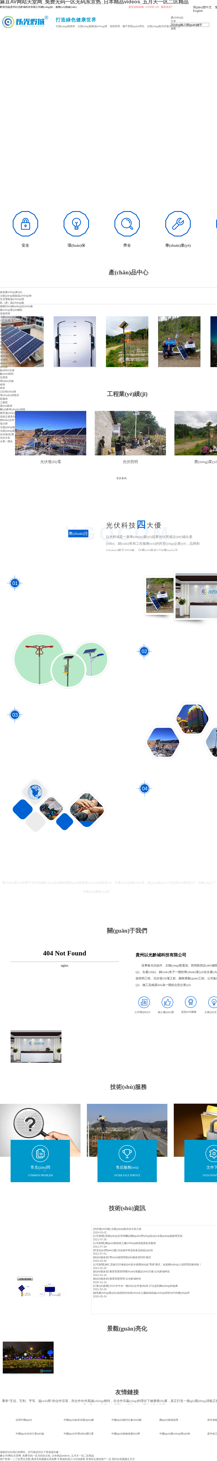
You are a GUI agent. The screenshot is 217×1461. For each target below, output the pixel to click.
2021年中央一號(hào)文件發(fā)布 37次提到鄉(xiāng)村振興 (144, 1285)
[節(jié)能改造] (101, 1257)
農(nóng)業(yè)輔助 (11, 309)
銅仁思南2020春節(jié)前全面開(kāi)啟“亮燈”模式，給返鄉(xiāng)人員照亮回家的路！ (153, 1264)
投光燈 (4, 366)
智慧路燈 (5, 324)
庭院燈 (4, 345)
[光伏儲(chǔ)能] (101, 1228)
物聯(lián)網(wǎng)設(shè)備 (16, 306)
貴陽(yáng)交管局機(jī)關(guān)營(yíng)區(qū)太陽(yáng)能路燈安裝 (143, 1235)
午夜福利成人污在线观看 (71, 1459)
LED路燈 (5, 320)
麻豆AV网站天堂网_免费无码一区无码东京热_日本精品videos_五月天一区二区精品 (47, 1455)
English (198, 10)
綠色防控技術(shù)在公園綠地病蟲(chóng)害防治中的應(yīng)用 (153, 1292)
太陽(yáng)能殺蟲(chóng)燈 (16, 295)
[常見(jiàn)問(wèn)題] (105, 1250)
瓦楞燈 (4, 377)
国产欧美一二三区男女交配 (15, 1459)
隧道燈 (4, 327)
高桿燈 (4, 331)
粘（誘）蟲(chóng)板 (12, 302)
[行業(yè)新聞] (101, 1285)
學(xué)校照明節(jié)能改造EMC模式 (130, 1257)
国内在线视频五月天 (123, 1459)
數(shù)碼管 (7, 373)
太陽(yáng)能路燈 (10, 316)
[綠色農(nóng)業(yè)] (105, 1292)
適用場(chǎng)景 (9, 356)
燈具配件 (5, 334)
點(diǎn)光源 (7, 370)
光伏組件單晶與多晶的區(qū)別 (135, 1250)
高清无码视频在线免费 (44, 1459)
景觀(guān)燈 (7, 341)
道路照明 (5, 313)
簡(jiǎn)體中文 (202, 7)
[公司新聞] (98, 1235)
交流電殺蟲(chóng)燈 (12, 299)
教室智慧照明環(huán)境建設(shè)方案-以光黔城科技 (140, 1271)
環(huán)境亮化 (9, 352)
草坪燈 (4, 349)
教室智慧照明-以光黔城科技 (125, 1278)
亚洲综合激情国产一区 (98, 1459)
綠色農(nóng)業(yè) (11, 292)
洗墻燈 (4, 359)
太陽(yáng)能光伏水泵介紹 (126, 1228)
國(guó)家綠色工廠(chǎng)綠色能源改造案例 (130, 1243)
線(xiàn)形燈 (7, 363)
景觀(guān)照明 (9, 338)
